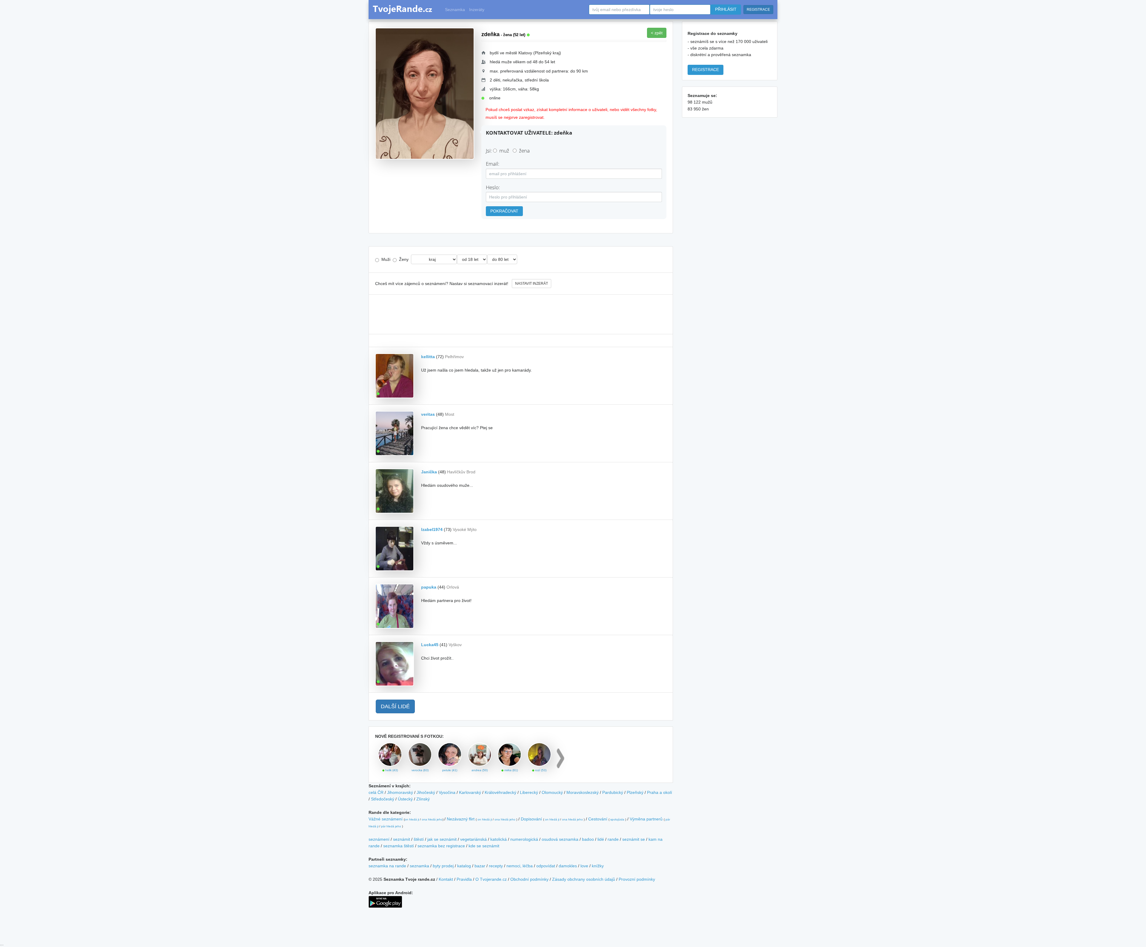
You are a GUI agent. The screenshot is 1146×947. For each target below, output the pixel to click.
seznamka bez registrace (441, 845)
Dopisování (531, 819)
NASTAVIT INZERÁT (531, 283)
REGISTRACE (758, 9)
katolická (498, 839)
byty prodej (443, 865)
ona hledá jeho (432, 819)
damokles (568, 865)
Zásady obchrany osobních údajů (583, 879)
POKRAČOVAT (504, 211)
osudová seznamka (560, 839)
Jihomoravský (400, 792)
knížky (598, 865)
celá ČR (376, 792)
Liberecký (529, 792)
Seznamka (455, 9)
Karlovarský (470, 792)
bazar (480, 865)
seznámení (379, 839)
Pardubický (612, 792)
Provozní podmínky (637, 879)
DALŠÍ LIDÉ (395, 706)
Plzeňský (635, 792)
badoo (588, 839)
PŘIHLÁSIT (726, 9)
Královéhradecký (500, 792)
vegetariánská (473, 839)
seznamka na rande (387, 865)
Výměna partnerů (646, 819)
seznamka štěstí (398, 845)
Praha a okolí (659, 792)
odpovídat (545, 865)
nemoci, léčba (519, 865)
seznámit (401, 839)
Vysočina (447, 792)
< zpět (657, 32)
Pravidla (464, 879)
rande (613, 839)
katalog (464, 865)
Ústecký (405, 799)
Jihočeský (426, 792)
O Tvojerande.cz (491, 879)
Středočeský (382, 799)
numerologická (524, 839)
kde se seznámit (484, 845)
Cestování (597, 819)
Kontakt (446, 879)
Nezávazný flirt (461, 819)
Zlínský (423, 799)
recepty (496, 865)
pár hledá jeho (391, 826)
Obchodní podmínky (529, 879)
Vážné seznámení (386, 819)
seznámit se (633, 839)
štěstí (419, 839)
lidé (600, 839)
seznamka (419, 865)
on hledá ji (412, 819)
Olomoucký (552, 792)
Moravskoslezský (582, 792)
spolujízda (617, 819)
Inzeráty (476, 9)
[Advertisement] (520, 314)
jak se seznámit (442, 839)
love (584, 865)
